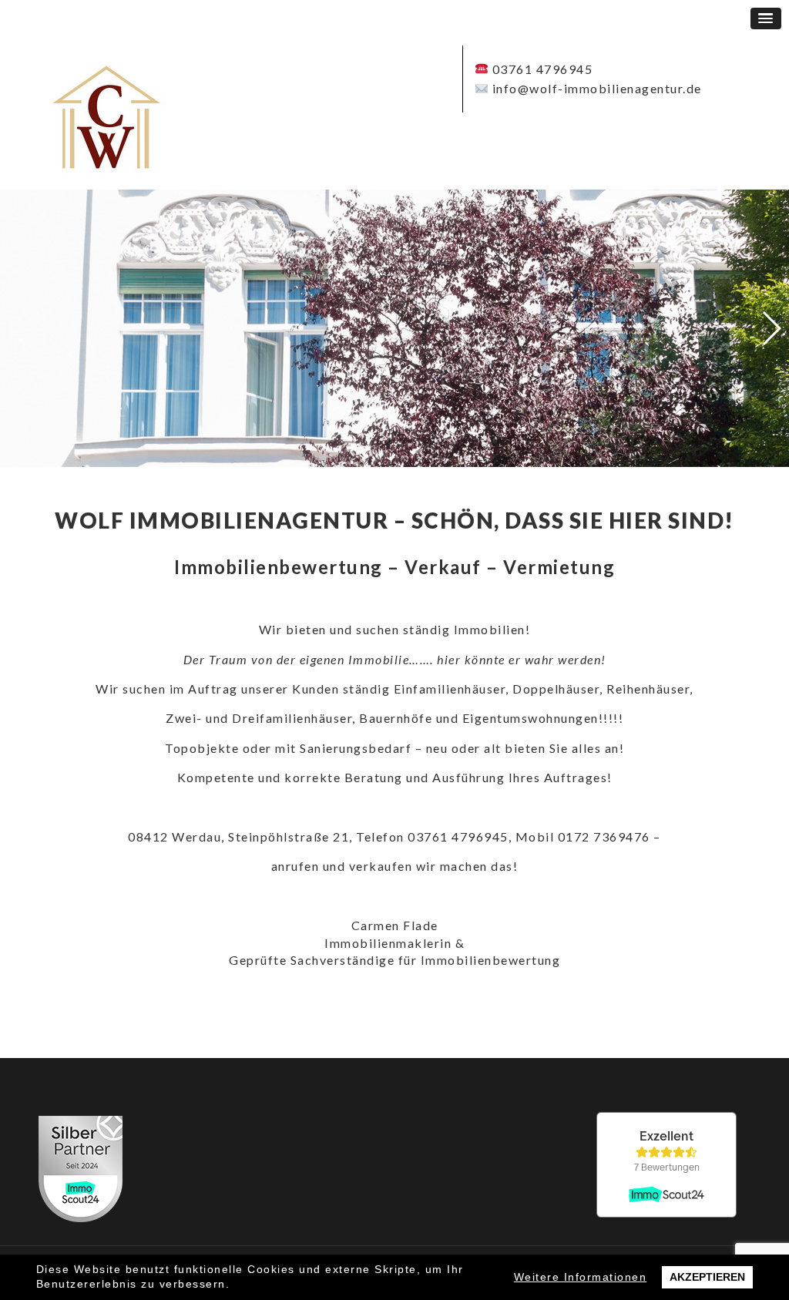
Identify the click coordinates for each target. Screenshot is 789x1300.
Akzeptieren (707, 1277)
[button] (765, 18)
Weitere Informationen (580, 1277)
